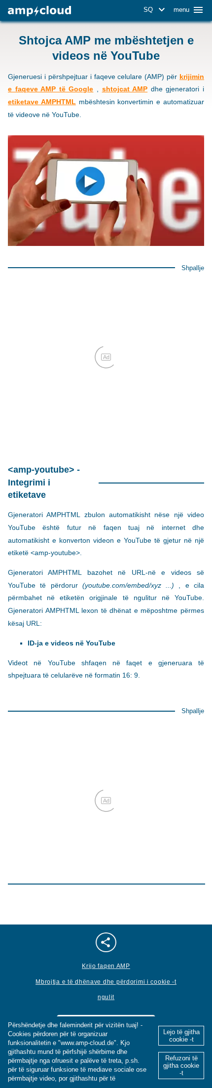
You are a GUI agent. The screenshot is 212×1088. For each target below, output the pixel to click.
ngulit (106, 997)
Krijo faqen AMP (106, 966)
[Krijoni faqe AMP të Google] (39, 11)
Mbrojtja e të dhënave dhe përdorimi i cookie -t (106, 981)
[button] (155, 10)
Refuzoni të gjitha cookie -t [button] (181, 1065)
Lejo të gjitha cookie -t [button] (181, 1035)
